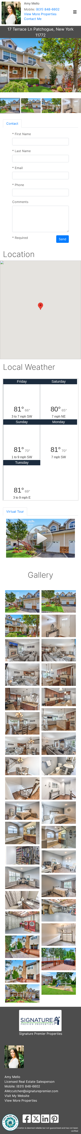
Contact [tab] (12, 123)
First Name (21, 134)
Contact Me (32, 19)
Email (17, 168)
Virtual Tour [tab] (15, 511)
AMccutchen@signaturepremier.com (31, 1091)
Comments (20, 202)
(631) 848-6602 (48, 9)
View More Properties (40, 14)
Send (62, 239)
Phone (18, 185)
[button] (9, 59)
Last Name (21, 151)
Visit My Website (17, 1096)
